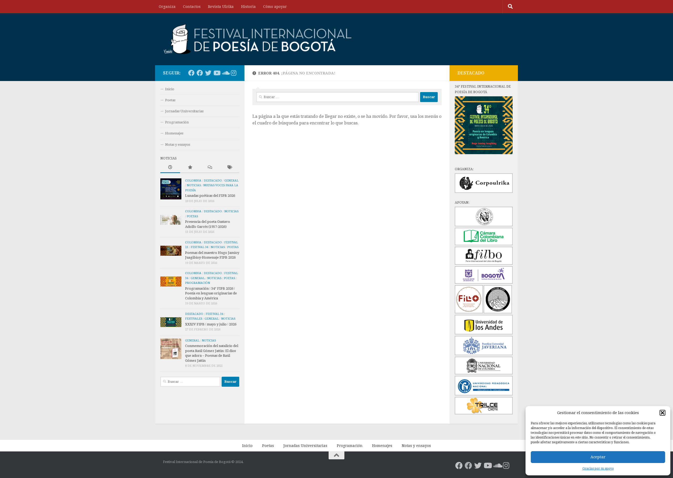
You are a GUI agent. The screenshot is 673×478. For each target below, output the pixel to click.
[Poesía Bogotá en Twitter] (208, 73)
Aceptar (597, 457)
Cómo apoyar (275, 6)
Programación (177, 122)
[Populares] (190, 168)
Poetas (170, 100)
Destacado (213, 180)
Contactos (192, 6)
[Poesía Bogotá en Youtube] (216, 73)
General (231, 180)
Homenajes (174, 133)
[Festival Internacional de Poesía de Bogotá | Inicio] (258, 39)
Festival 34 (199, 247)
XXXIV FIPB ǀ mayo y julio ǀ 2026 (210, 324)
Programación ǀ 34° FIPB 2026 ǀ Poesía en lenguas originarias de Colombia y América (211, 293)
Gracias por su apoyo (598, 468)
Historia (248, 6)
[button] (662, 412)
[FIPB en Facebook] (200, 73)
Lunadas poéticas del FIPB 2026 (210, 196)
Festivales (193, 318)
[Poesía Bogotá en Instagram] (233, 73)
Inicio (169, 89)
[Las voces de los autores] (225, 73)
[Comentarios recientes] (210, 168)
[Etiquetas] (229, 168)
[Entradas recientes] (170, 168)
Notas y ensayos (177, 145)
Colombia (193, 180)
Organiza (167, 6)
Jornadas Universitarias (184, 111)
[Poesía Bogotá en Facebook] (191, 73)
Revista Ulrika (221, 6)
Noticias (194, 185)
